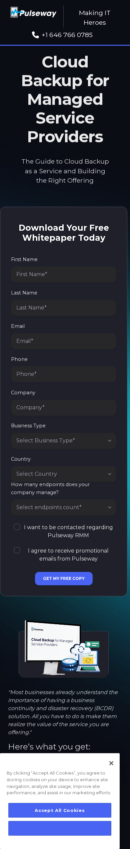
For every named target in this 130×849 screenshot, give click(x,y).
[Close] (111, 763)
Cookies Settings (60, 828)
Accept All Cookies (60, 810)
